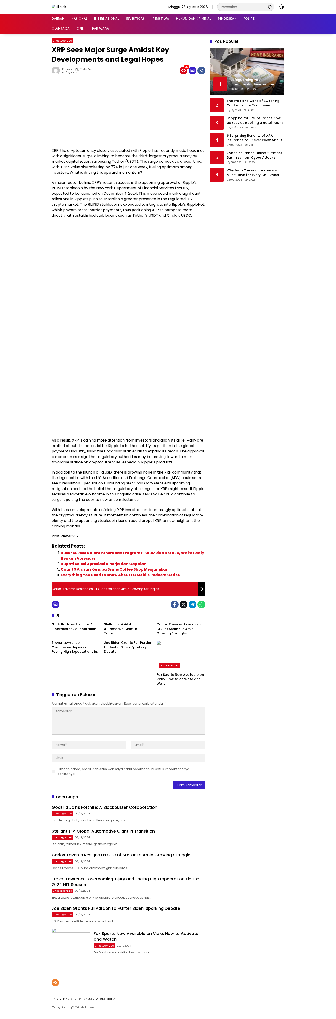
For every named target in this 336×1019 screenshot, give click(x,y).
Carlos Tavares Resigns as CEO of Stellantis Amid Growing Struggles (179, 629)
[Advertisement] (128, 114)
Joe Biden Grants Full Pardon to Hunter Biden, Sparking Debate (128, 647)
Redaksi (67, 69)
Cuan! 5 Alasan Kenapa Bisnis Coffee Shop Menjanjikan (114, 569)
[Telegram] (192, 604)
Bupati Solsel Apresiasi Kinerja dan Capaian (104, 564)
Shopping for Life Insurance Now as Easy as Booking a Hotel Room (255, 120)
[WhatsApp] (201, 604)
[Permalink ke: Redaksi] (57, 71)
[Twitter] (183, 604)
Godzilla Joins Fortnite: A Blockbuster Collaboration (74, 626)
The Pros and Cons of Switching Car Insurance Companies (253, 102)
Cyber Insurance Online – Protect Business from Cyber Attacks (254, 155)
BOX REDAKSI (62, 999)
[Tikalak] (59, 6)
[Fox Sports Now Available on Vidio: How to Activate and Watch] (181, 655)
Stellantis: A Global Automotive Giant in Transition (120, 629)
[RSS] (55, 982)
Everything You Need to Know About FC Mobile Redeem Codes (120, 574)
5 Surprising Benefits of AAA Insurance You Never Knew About (254, 137)
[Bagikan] (201, 70)
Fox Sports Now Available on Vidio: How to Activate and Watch (180, 679)
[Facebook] (175, 604)
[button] (269, 7)
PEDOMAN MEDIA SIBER (97, 999)
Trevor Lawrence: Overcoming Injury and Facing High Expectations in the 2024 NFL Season (74, 647)
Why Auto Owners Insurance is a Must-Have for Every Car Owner (254, 172)
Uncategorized (62, 41)
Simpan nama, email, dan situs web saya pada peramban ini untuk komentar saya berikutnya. (123, 771)
